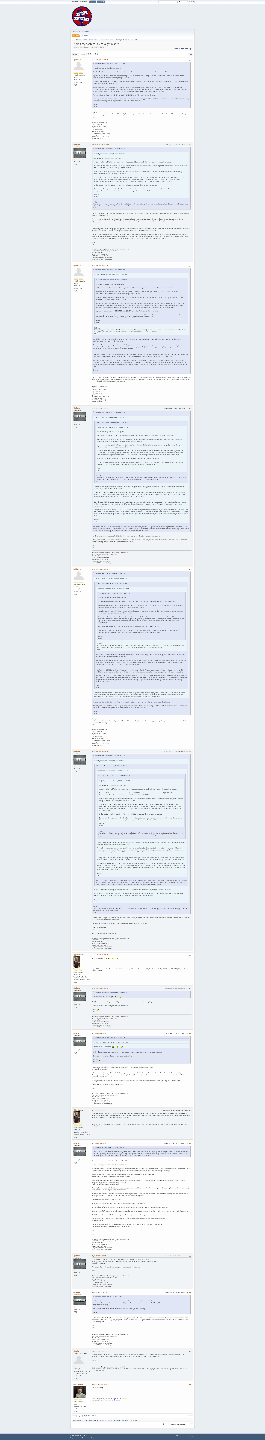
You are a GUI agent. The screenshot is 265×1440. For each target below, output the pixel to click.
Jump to (165, 1424)
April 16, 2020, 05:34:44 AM (99, 1110)
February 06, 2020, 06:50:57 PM (100, 265)
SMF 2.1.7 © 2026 (75, 1435)
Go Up (74, 1416)
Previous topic (179, 49)
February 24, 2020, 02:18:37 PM (100, 988)
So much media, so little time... (106, 1400)
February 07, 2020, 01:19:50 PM (100, 408)
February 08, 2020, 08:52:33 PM (100, 751)
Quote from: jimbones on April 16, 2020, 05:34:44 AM (109, 1147)
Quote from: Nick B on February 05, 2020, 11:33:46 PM (110, 149)
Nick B (78, 60)
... (93, 54)
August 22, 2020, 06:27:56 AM (99, 1384)
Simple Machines (84, 1435)
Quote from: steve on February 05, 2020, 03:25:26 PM (110, 64)
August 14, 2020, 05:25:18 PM (99, 1292)
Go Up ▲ (192, 1436)
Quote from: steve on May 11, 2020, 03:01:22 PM (108, 1296)
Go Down (75, 54)
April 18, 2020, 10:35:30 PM (99, 1143)
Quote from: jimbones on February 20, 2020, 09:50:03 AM (111, 992)
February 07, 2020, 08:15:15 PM (100, 569)
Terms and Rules (184, 1436)
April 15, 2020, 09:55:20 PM (99, 1033)
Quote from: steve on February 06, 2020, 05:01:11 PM (110, 270)
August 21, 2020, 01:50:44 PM (99, 1351)
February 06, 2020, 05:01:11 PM (101, 144)
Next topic (188, 49)
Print (190, 54)
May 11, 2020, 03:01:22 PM (99, 1256)
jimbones (79, 955)
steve (77, 144)
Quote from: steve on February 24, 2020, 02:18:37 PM (110, 1037)
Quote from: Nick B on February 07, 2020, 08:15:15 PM (110, 756)
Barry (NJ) (79, 1384)
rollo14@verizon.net (106, 1367)
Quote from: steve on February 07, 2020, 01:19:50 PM (110, 573)
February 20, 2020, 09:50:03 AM (100, 954)
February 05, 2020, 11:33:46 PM (100, 59)
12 (95, 54)
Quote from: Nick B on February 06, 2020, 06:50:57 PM (110, 412)
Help (177, 1436)
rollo (77, 1351)
